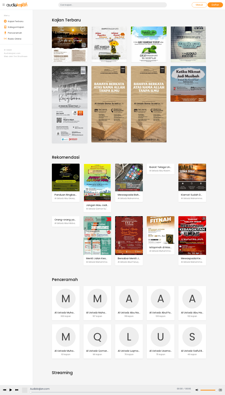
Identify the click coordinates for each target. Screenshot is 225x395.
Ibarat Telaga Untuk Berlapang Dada (171, 167)
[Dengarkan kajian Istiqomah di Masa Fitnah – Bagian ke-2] (160, 229)
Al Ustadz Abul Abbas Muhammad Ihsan (75, 223)
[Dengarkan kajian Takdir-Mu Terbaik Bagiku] (149, 44)
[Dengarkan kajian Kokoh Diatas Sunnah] (69, 44)
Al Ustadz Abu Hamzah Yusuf (198, 312)
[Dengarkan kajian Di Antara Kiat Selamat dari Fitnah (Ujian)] (188, 44)
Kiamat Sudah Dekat (193, 194)
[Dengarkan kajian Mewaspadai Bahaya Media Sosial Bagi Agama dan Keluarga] (129, 177)
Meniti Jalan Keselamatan (102, 258)
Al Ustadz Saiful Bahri (193, 350)
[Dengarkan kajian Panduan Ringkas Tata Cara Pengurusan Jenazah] (66, 177)
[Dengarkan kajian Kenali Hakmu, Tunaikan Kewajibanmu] (69, 104)
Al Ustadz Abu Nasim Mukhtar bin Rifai (168, 170)
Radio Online (14, 38)
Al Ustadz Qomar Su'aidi (98, 208)
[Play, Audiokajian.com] (10, 390)
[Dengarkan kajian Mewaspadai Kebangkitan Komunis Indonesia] (192, 235)
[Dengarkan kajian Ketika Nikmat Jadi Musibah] (188, 83)
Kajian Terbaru (15, 21)
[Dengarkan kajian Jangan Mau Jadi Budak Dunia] (97, 182)
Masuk (199, 4)
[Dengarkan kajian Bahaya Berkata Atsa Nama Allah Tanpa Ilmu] (109, 104)
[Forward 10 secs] (16, 390)
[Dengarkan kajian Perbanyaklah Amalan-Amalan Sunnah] (149, 104)
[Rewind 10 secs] (4, 390)
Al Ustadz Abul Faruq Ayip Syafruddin (136, 262)
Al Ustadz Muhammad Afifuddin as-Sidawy (139, 198)
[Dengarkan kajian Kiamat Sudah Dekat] (192, 177)
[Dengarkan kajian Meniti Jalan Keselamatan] (97, 235)
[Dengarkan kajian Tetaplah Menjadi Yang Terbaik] (109, 44)
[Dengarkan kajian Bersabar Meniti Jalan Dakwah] (129, 235)
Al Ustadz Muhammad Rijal (71, 350)
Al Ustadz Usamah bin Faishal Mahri (170, 350)
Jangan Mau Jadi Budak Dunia (104, 205)
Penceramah (14, 32)
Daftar (215, 4)
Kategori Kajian (15, 27)
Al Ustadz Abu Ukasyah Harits (69, 198)
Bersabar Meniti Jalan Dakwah (136, 258)
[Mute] (197, 390)
